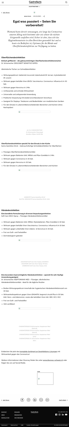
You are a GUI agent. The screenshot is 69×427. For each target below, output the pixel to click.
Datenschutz (14, 425)
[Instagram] (28, 400)
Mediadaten (18, 415)
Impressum (4, 425)
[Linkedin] (62, 415)
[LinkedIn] (35, 400)
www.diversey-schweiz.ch (53, 360)
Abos (3, 415)
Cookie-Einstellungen (33, 425)
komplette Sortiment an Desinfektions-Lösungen (38, 351)
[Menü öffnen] (2, 2)
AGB (22, 425)
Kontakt (4, 412)
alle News (6, 12)
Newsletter (5, 417)
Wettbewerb (18, 417)
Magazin (17, 412)
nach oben (62, 400)
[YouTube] (41, 400)
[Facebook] (22, 400)
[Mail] (47, 400)
